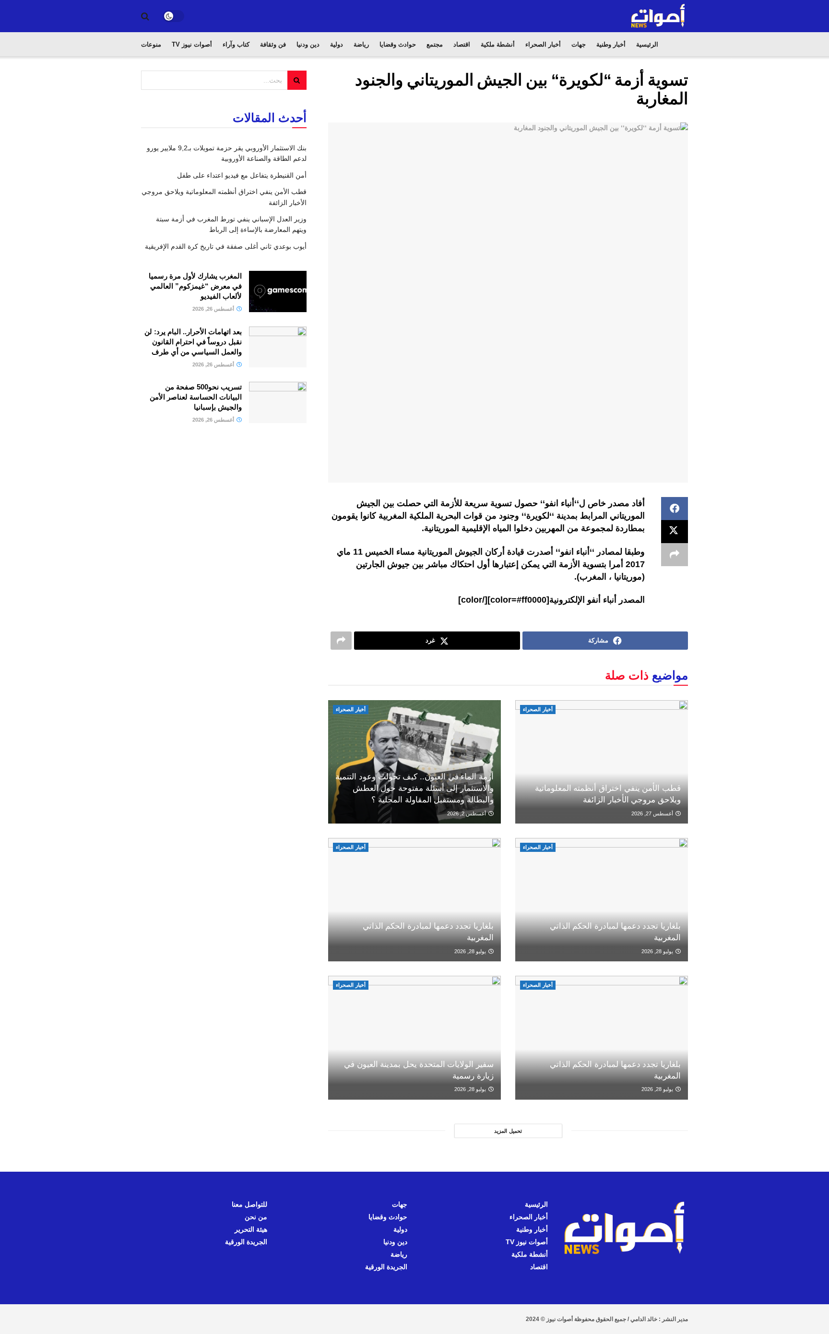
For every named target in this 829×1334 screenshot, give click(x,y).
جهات (578, 44)
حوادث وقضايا (397, 44)
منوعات (151, 44)
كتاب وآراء (236, 44)
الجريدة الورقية (386, 1267)
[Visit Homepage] (658, 16)
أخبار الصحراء (543, 44)
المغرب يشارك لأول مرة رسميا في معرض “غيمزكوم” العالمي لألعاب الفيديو (195, 286)
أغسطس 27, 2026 (653, 813)
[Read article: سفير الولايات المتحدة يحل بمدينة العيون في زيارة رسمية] (414, 1037)
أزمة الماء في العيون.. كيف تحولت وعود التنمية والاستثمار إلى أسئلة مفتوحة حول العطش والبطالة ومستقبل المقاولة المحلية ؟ (414, 788)
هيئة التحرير (251, 1229)
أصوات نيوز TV (192, 44)
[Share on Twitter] (674, 531)
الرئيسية (647, 44)
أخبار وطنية (611, 44)
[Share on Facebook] (674, 508)
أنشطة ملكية (498, 44)
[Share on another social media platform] (674, 554)
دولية (336, 44)
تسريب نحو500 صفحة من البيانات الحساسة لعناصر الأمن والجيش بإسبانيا (196, 397)
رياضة (361, 44)
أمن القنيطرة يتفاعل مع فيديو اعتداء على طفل (242, 175)
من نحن (256, 1217)
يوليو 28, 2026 (658, 951)
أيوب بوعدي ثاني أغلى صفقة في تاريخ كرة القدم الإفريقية (226, 246)
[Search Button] (145, 16)
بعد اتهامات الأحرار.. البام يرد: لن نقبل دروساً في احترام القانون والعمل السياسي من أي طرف (193, 341)
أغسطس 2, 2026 (467, 813)
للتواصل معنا (249, 1204)
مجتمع (434, 44)
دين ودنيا (308, 44)
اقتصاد (461, 44)
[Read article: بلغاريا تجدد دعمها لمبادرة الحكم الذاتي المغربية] (601, 899)
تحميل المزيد (508, 1131)
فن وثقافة (273, 44)
